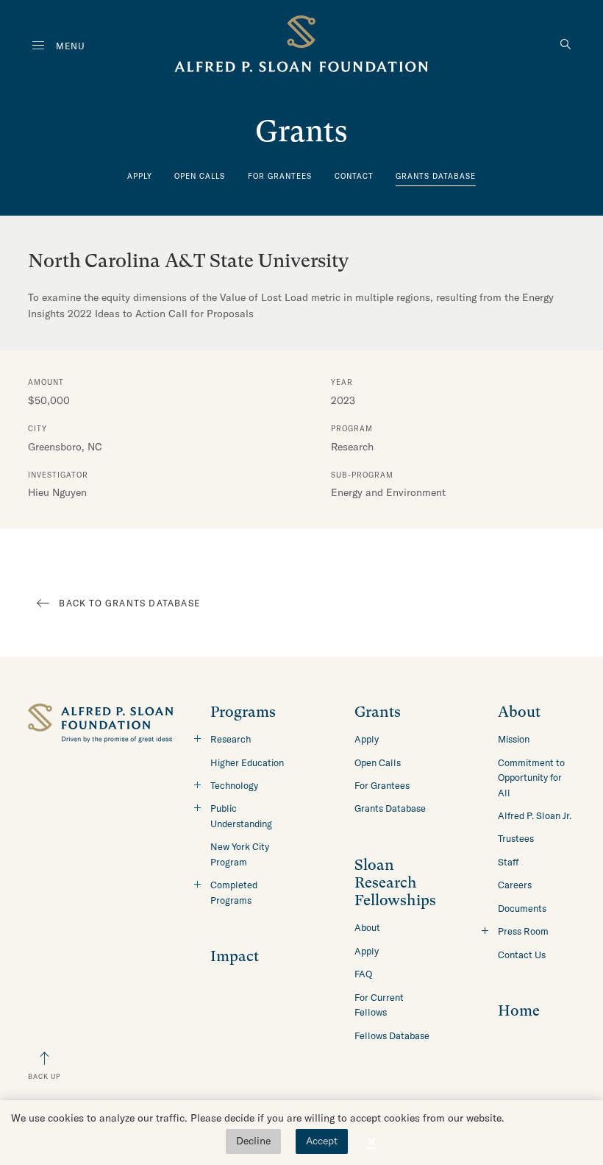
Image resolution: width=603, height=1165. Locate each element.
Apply (139, 176)
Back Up (44, 1076)
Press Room (523, 931)
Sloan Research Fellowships (395, 883)
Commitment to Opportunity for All (531, 777)
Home (519, 1010)
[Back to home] (301, 46)
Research (230, 739)
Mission (513, 739)
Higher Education (247, 762)
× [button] (371, 1141)
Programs (243, 712)
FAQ (363, 974)
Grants (377, 712)
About (367, 927)
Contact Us (522, 954)
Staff (508, 862)
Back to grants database (129, 603)
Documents (522, 908)
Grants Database (436, 176)
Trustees (516, 838)
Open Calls (199, 176)
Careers (515, 884)
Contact (354, 176)
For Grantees (280, 176)
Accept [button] (322, 1140)
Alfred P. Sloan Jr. (534, 815)
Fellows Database (391, 1035)
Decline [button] (253, 1140)
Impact (234, 956)
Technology (234, 785)
